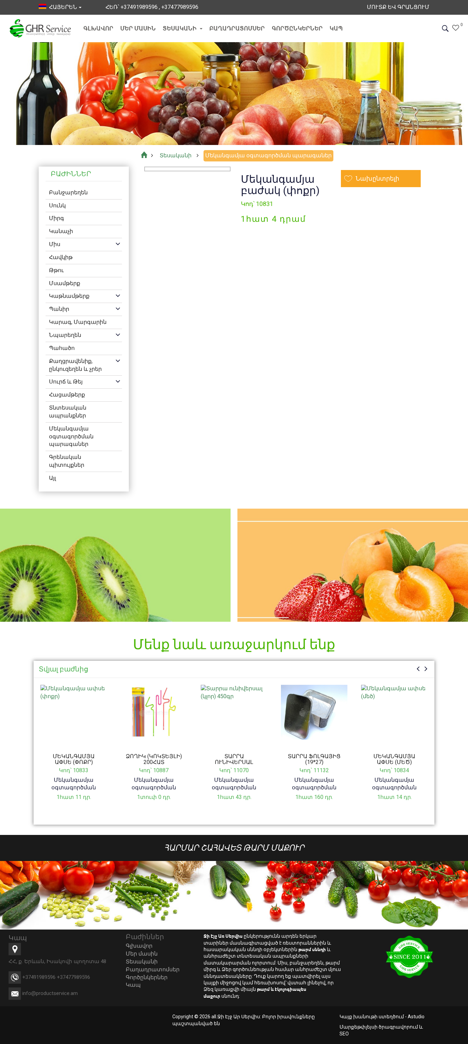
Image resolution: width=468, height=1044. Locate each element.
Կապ (336, 28)
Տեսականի (180, 28)
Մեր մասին (138, 28)
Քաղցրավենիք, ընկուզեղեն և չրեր (75, 365)
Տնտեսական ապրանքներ (67, 411)
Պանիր (59, 309)
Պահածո (62, 348)
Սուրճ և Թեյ (66, 381)
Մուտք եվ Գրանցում (398, 7)
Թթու (56, 270)
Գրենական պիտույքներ (66, 461)
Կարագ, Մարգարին (78, 322)
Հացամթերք (67, 394)
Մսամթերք (64, 283)
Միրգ (56, 218)
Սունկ (57, 205)
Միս (54, 244)
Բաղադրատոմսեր (237, 28)
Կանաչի (61, 231)
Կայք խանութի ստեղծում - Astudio (382, 1016)
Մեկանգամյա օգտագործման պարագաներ (71, 436)
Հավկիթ (61, 257)
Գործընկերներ (297, 28)
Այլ (52, 478)
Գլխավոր (98, 28)
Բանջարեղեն (68, 192)
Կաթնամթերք (69, 296)
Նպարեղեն (65, 335)
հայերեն (61, 7)
